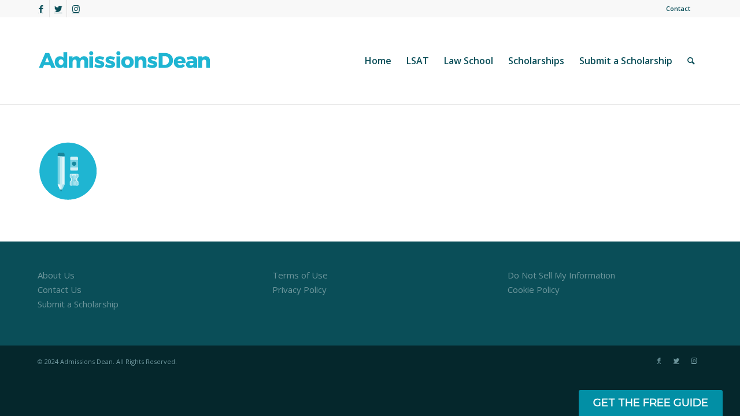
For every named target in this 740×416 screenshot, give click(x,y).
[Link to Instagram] (75, 8)
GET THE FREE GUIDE (650, 402)
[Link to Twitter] (58, 8)
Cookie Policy (534, 289)
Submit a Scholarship (78, 304)
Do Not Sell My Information (561, 275)
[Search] (691, 60)
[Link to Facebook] (40, 8)
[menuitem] (675, 9)
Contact (678, 8)
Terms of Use (300, 275)
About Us (56, 275)
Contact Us (60, 289)
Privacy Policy (299, 289)
